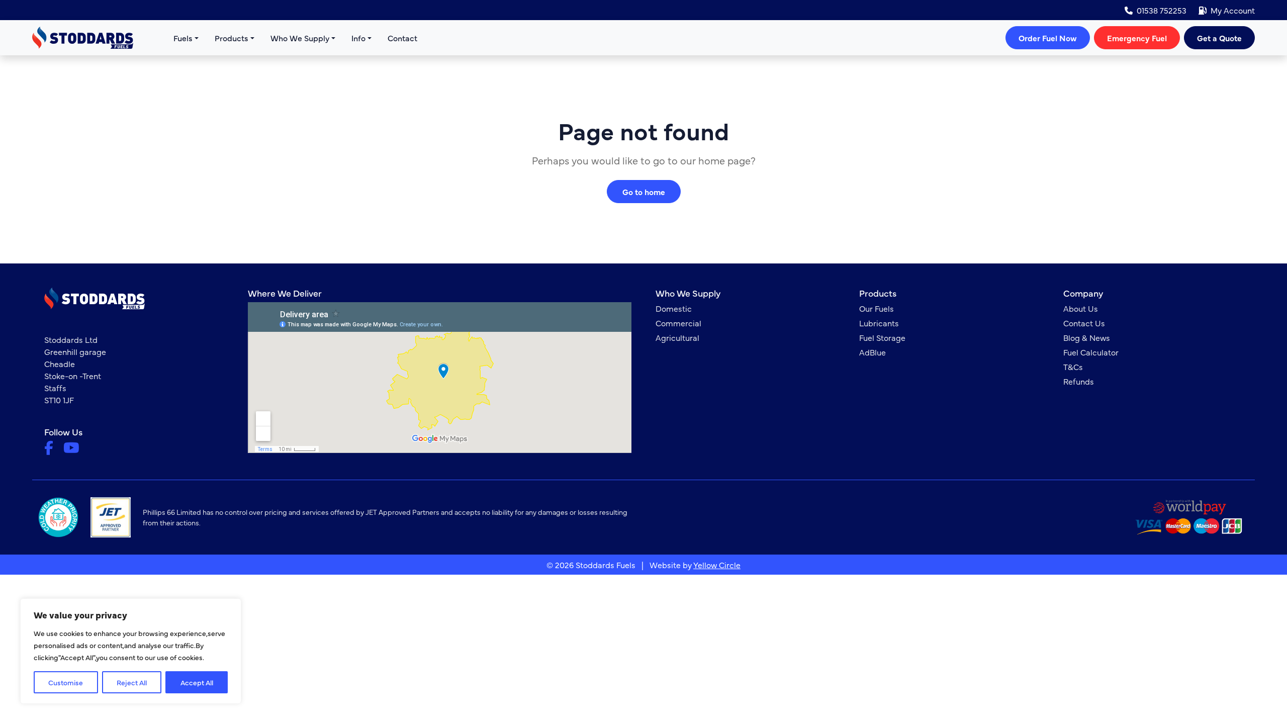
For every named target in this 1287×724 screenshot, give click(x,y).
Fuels (183, 37)
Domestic (674, 308)
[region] (130, 651)
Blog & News (1086, 337)
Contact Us (1084, 322)
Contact (402, 37)
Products (231, 37)
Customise (65, 682)
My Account (1233, 10)
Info (358, 37)
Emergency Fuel (1137, 37)
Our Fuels (876, 308)
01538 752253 (1161, 10)
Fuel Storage (882, 337)
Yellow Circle (717, 564)
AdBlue (872, 351)
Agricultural (677, 337)
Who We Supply (299, 37)
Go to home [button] (643, 191)
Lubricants (879, 322)
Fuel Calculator (1091, 351)
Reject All (132, 682)
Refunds (1078, 381)
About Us (1080, 308)
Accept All (196, 682)
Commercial (678, 322)
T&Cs (1073, 366)
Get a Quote (1219, 37)
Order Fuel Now (1048, 37)
